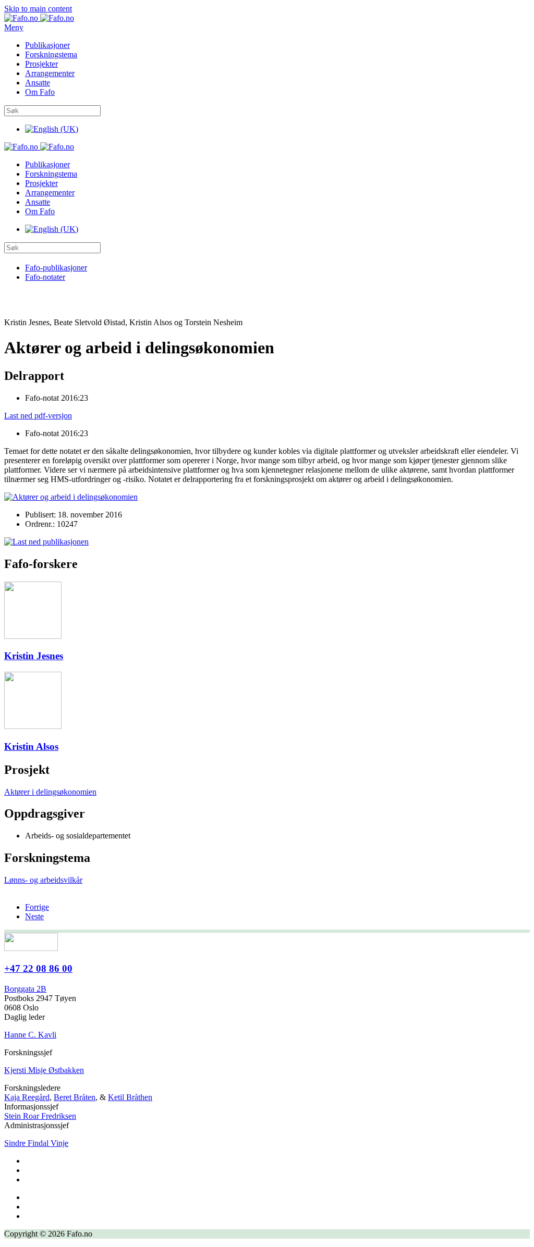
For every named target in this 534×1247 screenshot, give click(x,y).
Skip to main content (38, 8)
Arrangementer (50, 73)
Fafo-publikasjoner (56, 267)
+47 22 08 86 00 (38, 968)
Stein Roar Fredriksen (40, 1116)
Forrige (37, 907)
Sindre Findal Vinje (36, 1143)
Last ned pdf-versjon (38, 415)
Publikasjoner (47, 45)
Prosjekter (41, 63)
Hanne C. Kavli (30, 1034)
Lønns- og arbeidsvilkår (43, 879)
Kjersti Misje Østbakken (44, 1070)
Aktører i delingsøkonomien (50, 791)
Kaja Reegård (27, 1097)
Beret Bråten (74, 1097)
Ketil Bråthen (130, 1097)
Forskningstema (51, 54)
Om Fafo (40, 92)
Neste (34, 916)
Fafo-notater (45, 277)
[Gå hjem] (39, 18)
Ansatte (37, 82)
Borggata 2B (25, 988)
